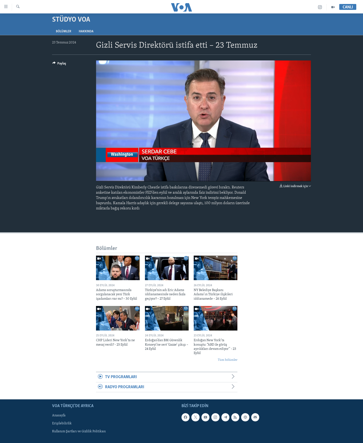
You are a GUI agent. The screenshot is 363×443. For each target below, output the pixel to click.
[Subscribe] (255, 417)
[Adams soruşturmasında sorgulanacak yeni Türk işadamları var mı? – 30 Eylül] (118, 268)
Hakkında (86, 31)
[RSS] (235, 417)
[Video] (333, 7)
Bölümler (63, 31)
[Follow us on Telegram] (225, 417)
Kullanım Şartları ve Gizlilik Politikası (79, 431)
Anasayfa (59, 415)
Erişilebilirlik (62, 423)
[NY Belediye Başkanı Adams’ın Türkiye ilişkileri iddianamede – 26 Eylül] (215, 268)
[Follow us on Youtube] (205, 417)
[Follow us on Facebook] (185, 417)
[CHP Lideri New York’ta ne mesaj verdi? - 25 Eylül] (118, 318)
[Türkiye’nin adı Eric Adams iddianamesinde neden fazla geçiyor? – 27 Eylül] (167, 268)
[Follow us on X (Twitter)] (195, 417)
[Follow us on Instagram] (215, 417)
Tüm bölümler (227, 360)
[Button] (59, 64)
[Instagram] (320, 7)
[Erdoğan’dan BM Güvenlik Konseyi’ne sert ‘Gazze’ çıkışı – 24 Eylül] (167, 318)
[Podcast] (245, 417)
